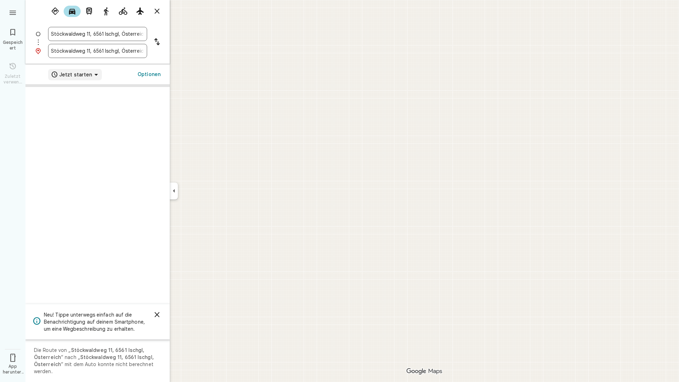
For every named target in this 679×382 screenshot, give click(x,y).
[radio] (55, 11)
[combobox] (97, 34)
